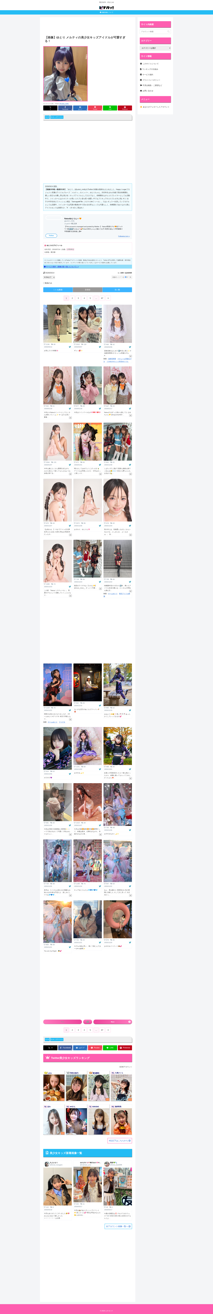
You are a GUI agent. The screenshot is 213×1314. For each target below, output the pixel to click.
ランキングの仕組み (150, 69)
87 (102, 298)
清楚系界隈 (112, 359)
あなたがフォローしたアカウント (156, 107)
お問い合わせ (148, 91)
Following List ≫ (124, 236)
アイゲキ (62, 722)
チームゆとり (112, 593)
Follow (51, 235)
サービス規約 (147, 75)
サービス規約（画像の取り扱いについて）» (62, 267)
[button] (169, 31)
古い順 (117, 290)
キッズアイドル (58, 117)
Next (112, 1022)
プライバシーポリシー (151, 80)
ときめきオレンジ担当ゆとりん (117, 361)
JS (48, 117)
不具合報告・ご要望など (152, 85)
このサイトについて (151, 64)
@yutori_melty (64, 103)
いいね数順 (58, 290)
